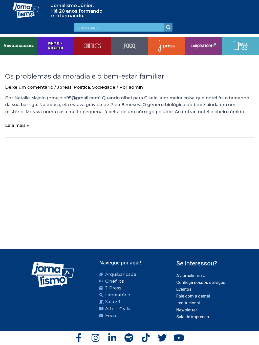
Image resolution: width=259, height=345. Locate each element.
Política (82, 87)
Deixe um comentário (29, 87)
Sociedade (103, 87)
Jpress (64, 87)
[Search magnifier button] (168, 27)
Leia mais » (17, 125)
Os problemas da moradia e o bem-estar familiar (84, 76)
